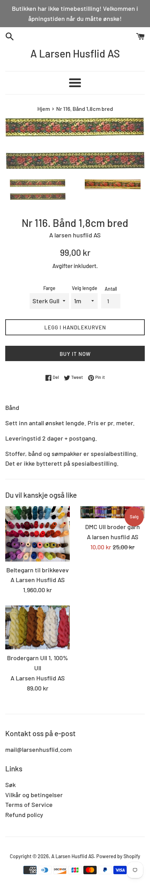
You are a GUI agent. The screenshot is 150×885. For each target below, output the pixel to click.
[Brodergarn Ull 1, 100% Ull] (37, 627)
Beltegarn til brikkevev (37, 570)
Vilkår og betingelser (34, 795)
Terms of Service (29, 804)
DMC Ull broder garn (112, 527)
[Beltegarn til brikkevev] (37, 534)
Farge (49, 288)
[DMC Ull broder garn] (112, 512)
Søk (10, 784)
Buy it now (75, 354)
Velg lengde (84, 288)
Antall (111, 289)
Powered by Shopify (118, 856)
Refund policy (24, 814)
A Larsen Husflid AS (75, 53)
